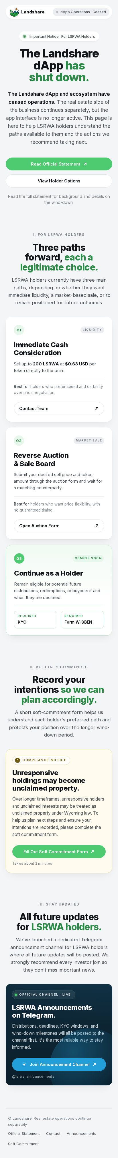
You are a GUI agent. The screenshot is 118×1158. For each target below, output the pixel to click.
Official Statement (24, 1133)
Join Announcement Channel (59, 1064)
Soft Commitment (23, 1143)
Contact (53, 1133)
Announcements (81, 1133)
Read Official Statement (55, 164)
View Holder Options (59, 180)
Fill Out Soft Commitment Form (55, 851)
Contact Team (33, 408)
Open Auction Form (39, 525)
